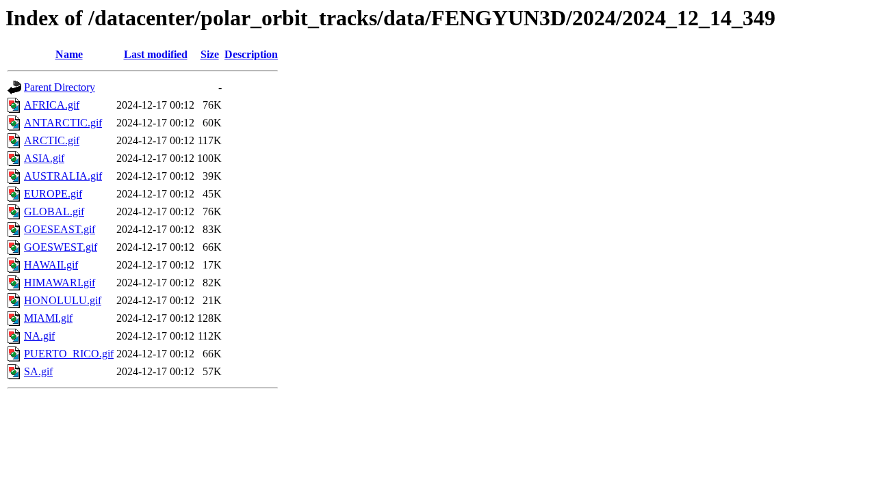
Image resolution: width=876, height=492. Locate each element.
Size (210, 54)
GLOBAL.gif (54, 211)
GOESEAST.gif (59, 229)
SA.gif (38, 371)
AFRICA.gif (51, 105)
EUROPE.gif (53, 194)
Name (69, 54)
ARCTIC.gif (51, 140)
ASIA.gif (44, 158)
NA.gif (39, 336)
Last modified (156, 54)
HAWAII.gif (51, 265)
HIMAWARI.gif (59, 282)
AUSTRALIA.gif (63, 176)
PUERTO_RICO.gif (69, 353)
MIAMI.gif (48, 318)
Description (251, 54)
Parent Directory (59, 87)
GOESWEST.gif (60, 247)
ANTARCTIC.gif (63, 122)
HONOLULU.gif (62, 300)
